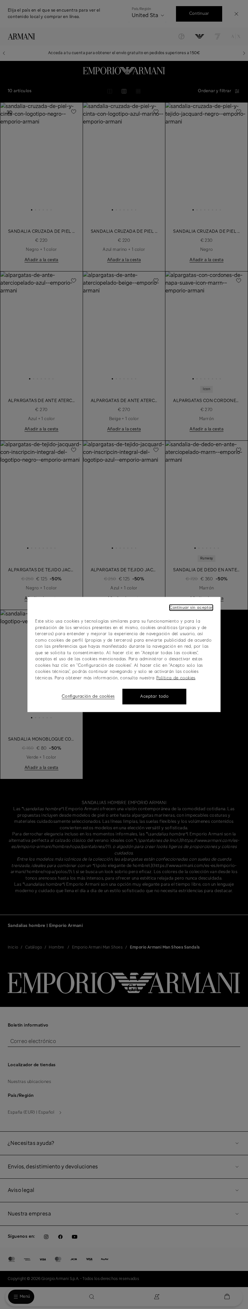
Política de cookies (175, 678)
